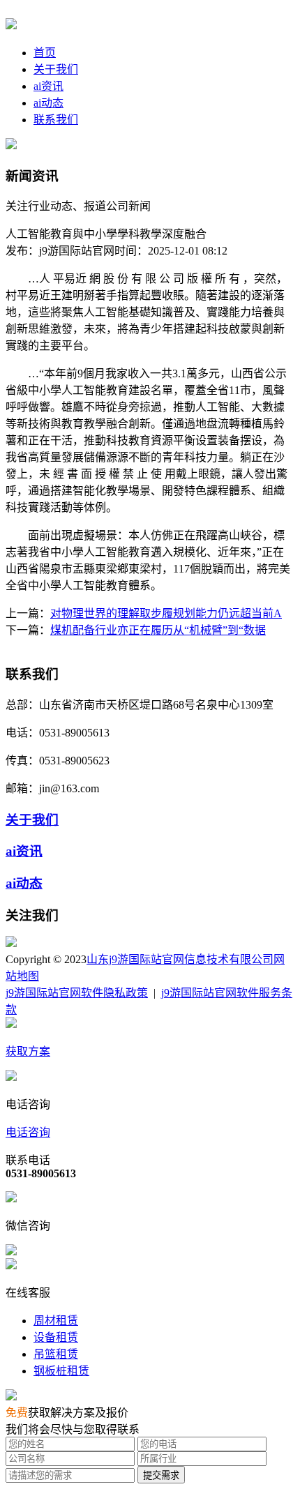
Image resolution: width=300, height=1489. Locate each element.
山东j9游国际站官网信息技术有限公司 (180, 959)
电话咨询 (28, 1132)
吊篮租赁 (55, 1354)
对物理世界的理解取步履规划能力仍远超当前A (166, 613)
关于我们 (55, 69)
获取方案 (28, 1051)
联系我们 (55, 120)
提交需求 (161, 1475)
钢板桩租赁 (61, 1371)
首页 (44, 53)
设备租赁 (55, 1337)
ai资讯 (48, 86)
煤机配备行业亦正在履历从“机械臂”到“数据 (158, 630)
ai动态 (48, 103)
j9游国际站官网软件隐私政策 (77, 993)
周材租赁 (55, 1321)
